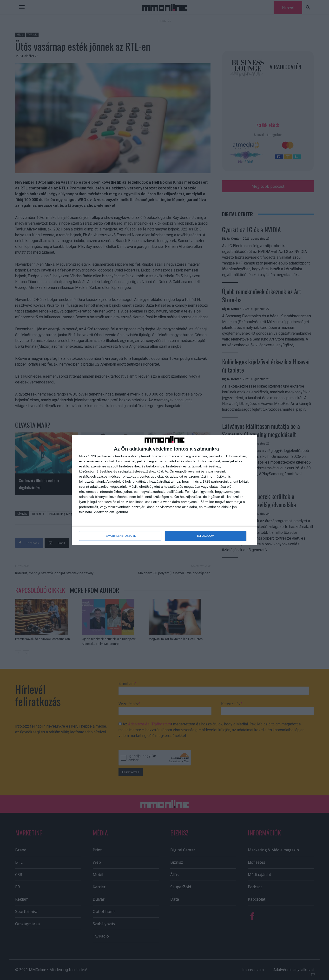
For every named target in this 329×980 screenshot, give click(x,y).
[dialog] (164, 490)
